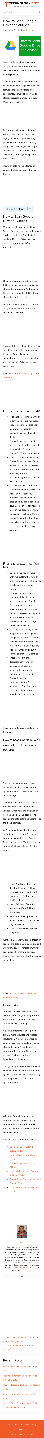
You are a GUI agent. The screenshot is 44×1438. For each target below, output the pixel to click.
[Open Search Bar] (39, 12)
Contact (18, 1425)
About (10, 1425)
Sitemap (22, 1429)
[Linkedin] (22, 1276)
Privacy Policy (30, 1425)
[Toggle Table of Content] (28, 208)
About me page (25, 1270)
